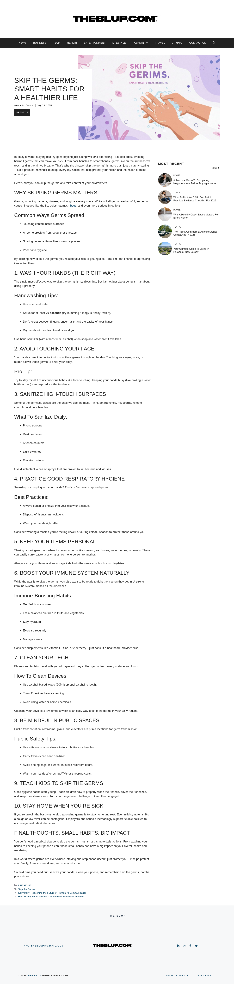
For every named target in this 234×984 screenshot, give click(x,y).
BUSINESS (39, 42)
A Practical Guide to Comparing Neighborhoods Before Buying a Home (194, 182)
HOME (177, 175)
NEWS (22, 42)
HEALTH (72, 42)
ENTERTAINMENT (95, 42)
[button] (214, 43)
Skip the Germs (26, 889)
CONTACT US (197, 42)
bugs (73, 205)
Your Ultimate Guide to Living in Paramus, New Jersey (191, 250)
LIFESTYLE (119, 42)
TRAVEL (160, 42)
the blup (34, 975)
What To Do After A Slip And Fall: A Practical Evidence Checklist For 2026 (194, 199)
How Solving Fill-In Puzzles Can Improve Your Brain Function (51, 896)
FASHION (138, 42)
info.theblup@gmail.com (43, 945)
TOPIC (177, 192)
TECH (56, 42)
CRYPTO (177, 42)
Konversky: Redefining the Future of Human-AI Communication (52, 892)
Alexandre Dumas (24, 105)
